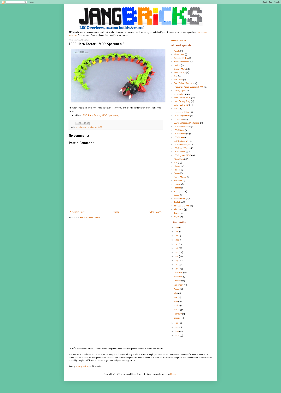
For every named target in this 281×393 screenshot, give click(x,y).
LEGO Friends (180, 133)
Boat (176, 76)
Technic (177, 202)
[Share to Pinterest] (88, 123)
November (178, 276)
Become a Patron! (178, 40)
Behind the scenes (181, 61)
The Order (178, 209)
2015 (177, 260)
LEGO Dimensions (181, 126)
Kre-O (176, 108)
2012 (177, 323)
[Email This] (77, 123)
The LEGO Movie (181, 205)
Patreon (177, 169)
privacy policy (82, 366)
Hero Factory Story (182, 101)
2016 (177, 256)
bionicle (177, 65)
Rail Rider (178, 180)
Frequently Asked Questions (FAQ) (188, 87)
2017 (177, 252)
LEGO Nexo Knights (182, 144)
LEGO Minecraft (181, 141)
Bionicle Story (180, 72)
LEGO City (178, 119)
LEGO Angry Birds (182, 115)
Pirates (177, 173)
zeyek (176, 216)
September (179, 284)
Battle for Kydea (181, 58)
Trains (176, 213)
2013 (177, 268)
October (177, 280)
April (176, 305)
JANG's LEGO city (181, 105)
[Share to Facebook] (85, 123)
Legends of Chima (181, 112)
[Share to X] (82, 123)
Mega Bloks (179, 159)
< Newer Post (77, 212)
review (177, 184)
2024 (177, 231)
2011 (177, 327)
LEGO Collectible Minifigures (186, 122)
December (178, 272)
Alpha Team (179, 54)
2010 (177, 331)
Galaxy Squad (180, 90)
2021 (177, 235)
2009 (177, 335)
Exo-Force (178, 79)
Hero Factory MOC (94, 127)
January (177, 318)
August (177, 289)
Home (116, 212)
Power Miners (180, 177)
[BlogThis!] (79, 123)
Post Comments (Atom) (90, 217)
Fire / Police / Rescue (183, 83)
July (175, 293)
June (176, 297)
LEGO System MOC (182, 155)
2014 (177, 264)
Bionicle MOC (180, 69)
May (176, 301)
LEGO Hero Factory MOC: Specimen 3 (101, 115)
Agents (177, 51)
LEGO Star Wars (181, 148)
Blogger (173, 374)
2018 (177, 248)
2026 (177, 227)
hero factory (81, 127)
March (177, 309)
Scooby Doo (179, 191)
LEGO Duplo (179, 130)
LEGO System (179, 151)
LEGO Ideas (179, 137)
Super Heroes (179, 198)
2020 (177, 239)
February (178, 313)
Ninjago (177, 166)
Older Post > (155, 212)
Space (176, 195)
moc (176, 162)
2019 (177, 244)
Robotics (177, 187)
